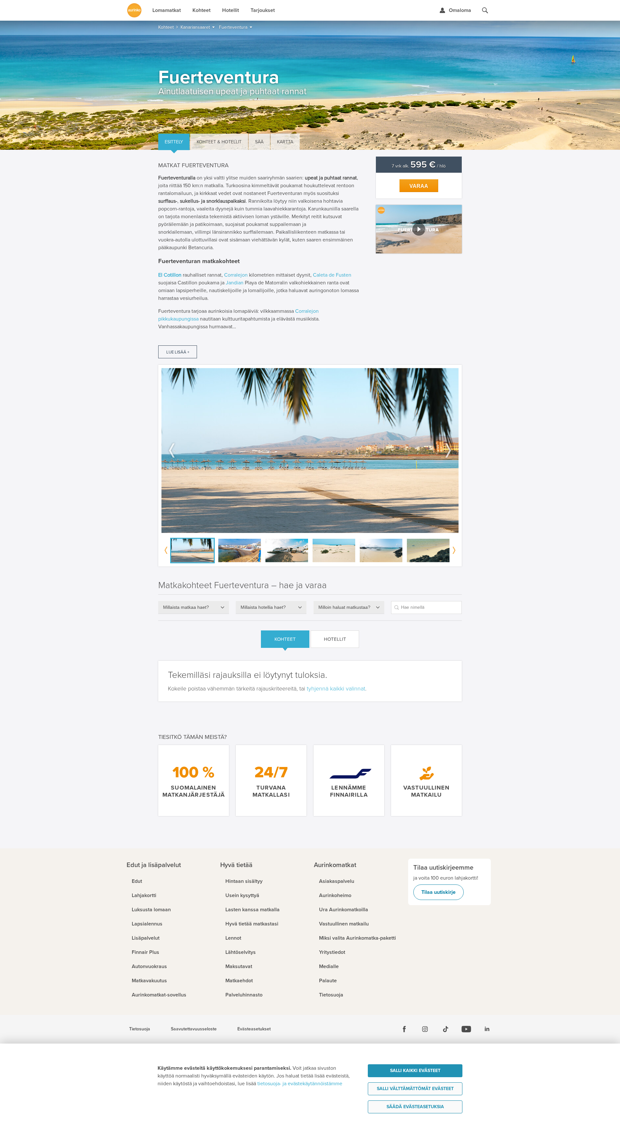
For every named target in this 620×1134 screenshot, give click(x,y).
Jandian (234, 283)
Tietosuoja (139, 1029)
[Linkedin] (487, 1029)
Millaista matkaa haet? (186, 607)
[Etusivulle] (134, 10)
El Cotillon (169, 275)
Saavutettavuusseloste (194, 1029)
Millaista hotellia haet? (263, 607)
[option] (310, 450)
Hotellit (335, 639)
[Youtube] (466, 1029)
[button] (419, 229)
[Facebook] (404, 1029)
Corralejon (236, 275)
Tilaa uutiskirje (438, 892)
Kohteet (285, 639)
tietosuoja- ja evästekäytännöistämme (299, 1083)
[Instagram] (425, 1029)
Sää (259, 142)
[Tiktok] (446, 1029)
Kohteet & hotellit (219, 142)
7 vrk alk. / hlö (419, 166)
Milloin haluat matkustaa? (344, 607)
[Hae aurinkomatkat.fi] (485, 10)
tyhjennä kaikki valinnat (336, 688)
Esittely (174, 142)
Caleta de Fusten (332, 275)
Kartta (285, 142)
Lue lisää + (177, 352)
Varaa (418, 186)
